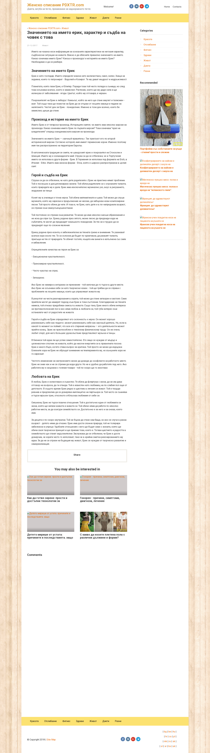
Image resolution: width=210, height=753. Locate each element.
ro (170, 741)
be (169, 731)
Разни (118, 17)
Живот (93, 17)
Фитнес (66, 17)
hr (166, 736)
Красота (34, 17)
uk (174, 746)
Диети (105, 17)
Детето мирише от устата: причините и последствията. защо (50, 536)
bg (165, 731)
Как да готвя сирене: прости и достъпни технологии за (47, 499)
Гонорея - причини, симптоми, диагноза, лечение (100, 499)
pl (174, 736)
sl (161, 746)
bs (169, 746)
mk (165, 741)
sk (174, 741)
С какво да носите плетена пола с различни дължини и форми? (102, 536)
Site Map (51, 739)
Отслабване (50, 17)
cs (170, 736)
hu (174, 731)
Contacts (177, 6)
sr (166, 746)
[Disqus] (77, 596)
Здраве (80, 17)
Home (167, 6)
